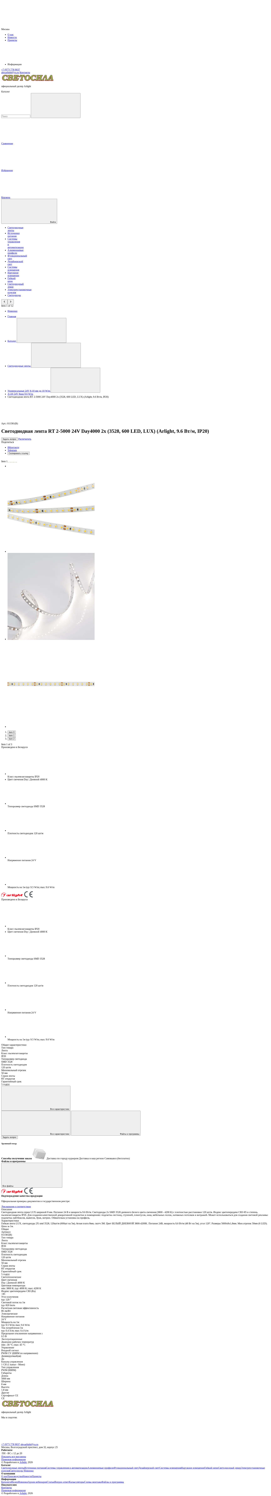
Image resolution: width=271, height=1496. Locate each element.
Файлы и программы (129, 1134)
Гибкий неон (12, 279)
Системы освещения (13, 268)
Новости (12, 37)
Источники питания (14, 234)
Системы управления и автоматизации (67, 1468)
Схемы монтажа (92, 1482)
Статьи (50, 1482)
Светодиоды (14, 295)
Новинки (12, 311)
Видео (14, 1482)
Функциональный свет (126, 1468)
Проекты (12, 40)
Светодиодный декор (229, 1468)
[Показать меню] (41, 330)
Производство (15, 1476)
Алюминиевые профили (16, 251)
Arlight (23, 1462)
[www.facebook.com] (24, 1441)
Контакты (25, 72)
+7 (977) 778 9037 (10, 1444)
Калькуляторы (76, 1482)
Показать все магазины (13, 1456)
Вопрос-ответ (61, 1482)
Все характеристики (59, 1109)
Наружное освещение (13, 274)
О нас (11, 34)
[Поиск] (55, 105)
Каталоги (6, 1482)
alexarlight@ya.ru (29, 1444)
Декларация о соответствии (16, 1206)
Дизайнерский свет (148, 1468)
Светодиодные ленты (12, 1468)
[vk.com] (71, 1441)
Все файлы (8, 1186)
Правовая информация (13, 1459)
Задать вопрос (9, 439)
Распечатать (24, 439)
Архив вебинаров (37, 1482)
